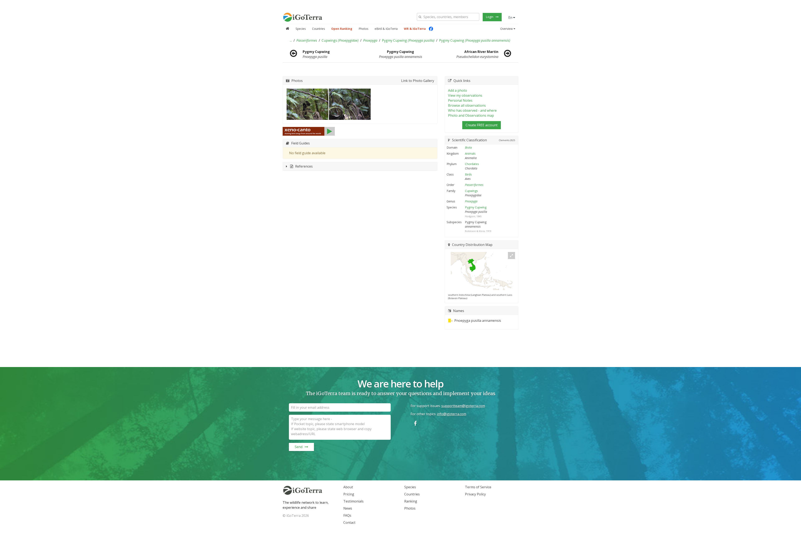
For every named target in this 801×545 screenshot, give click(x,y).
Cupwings (340, 40)
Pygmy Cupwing (408, 40)
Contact (349, 522)
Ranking (410, 501)
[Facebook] (431, 29)
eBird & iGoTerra (386, 29)
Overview (506, 29)
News (347, 508)
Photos (363, 29)
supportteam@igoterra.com (463, 405)
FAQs (347, 515)
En (510, 17)
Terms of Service (478, 487)
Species (301, 29)
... (291, 40)
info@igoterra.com (451, 414)
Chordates (472, 164)
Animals (470, 153)
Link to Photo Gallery (417, 80)
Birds (468, 174)
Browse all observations (467, 105)
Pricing (348, 494)
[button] (291, 40)
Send (298, 447)
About (348, 487)
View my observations (465, 95)
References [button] (304, 166)
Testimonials (353, 501)
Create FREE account (481, 125)
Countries (318, 29)
